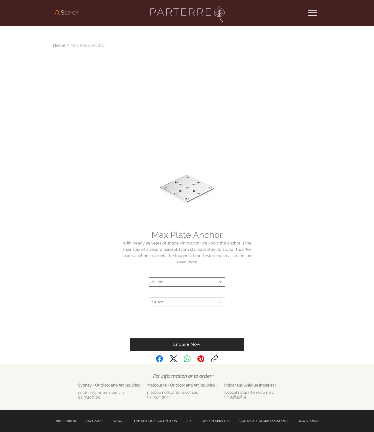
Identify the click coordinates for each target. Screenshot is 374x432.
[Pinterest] (200, 358)
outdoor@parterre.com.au (101, 392)
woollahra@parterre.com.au (249, 392)
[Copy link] (214, 358)
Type (187, 273)
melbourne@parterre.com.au (172, 392)
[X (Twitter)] (173, 358)
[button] (187, 344)
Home (59, 45)
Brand (187, 293)
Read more (187, 262)
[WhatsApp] (187, 358)
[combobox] (187, 282)
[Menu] (312, 12)
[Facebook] (159, 358)
